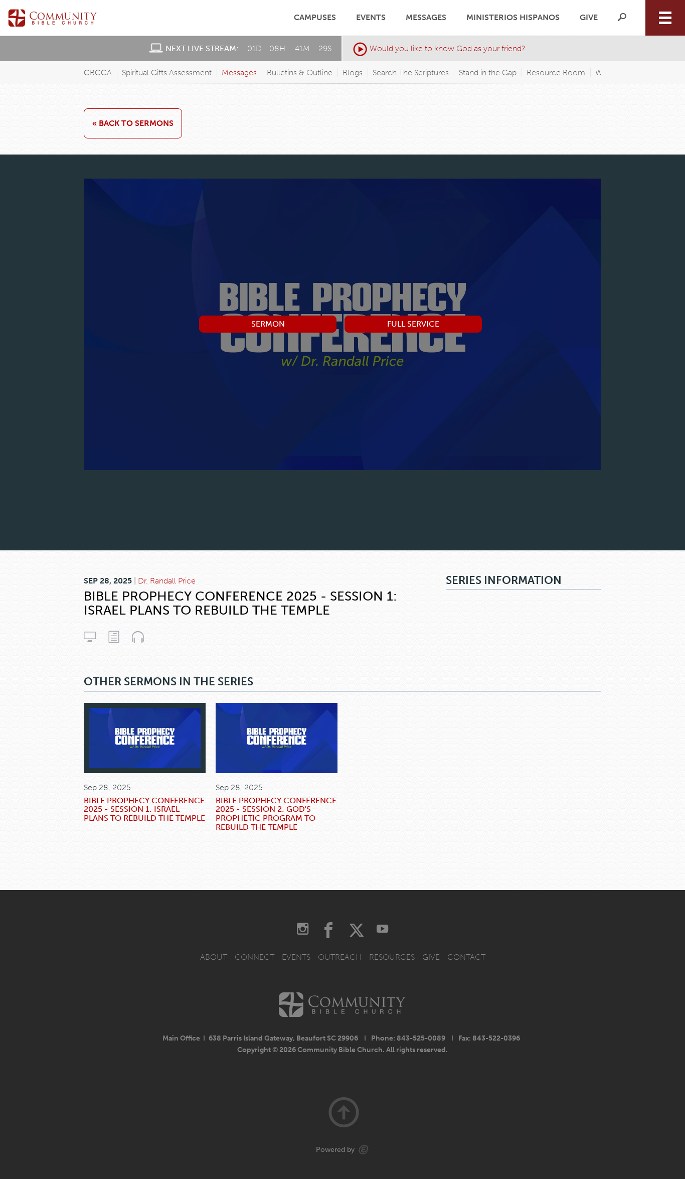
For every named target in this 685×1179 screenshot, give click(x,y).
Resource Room (556, 72)
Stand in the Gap (488, 72)
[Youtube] (382, 930)
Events (371, 18)
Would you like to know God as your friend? (448, 48)
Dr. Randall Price (167, 580)
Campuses (315, 18)
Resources (392, 957)
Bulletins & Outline (299, 72)
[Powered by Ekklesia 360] (364, 1149)
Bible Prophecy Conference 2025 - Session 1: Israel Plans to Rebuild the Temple (144, 809)
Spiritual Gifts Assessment (167, 72)
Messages (426, 18)
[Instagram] (302, 930)
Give (589, 18)
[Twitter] (357, 930)
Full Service (413, 324)
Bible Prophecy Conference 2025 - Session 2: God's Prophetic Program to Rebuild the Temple (276, 814)
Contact (466, 957)
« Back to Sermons (133, 123)
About (213, 957)
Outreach (340, 957)
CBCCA (98, 72)
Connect (254, 957)
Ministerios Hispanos (513, 18)
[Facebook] (328, 930)
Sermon (268, 324)
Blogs (352, 72)
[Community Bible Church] (52, 17)
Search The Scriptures (411, 72)
